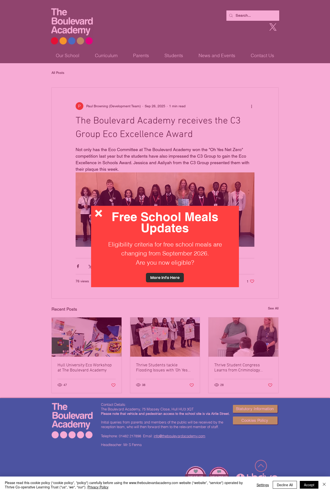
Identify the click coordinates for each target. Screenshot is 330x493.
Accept (309, 484)
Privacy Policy (97, 487)
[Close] (324, 484)
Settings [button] (263, 484)
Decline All (285, 484)
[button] (98, 213)
